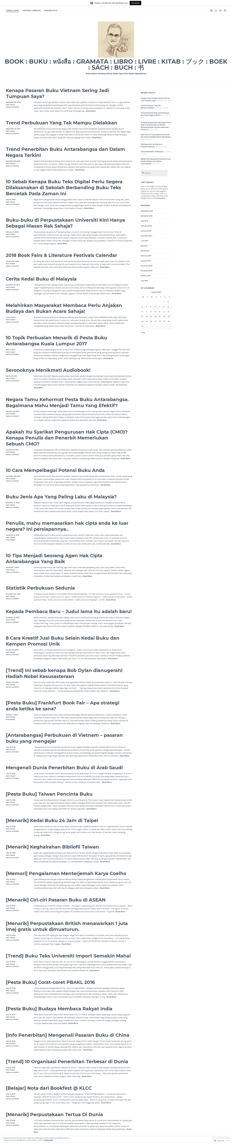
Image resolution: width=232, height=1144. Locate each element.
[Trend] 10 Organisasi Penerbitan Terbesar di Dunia (67, 1061)
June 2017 (144, 241)
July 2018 (144, 221)
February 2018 (146, 226)
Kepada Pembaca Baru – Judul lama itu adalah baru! (69, 611)
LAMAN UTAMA (12, 10)
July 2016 (144, 281)
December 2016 (146, 266)
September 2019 (147, 211)
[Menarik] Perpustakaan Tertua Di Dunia (54, 1114)
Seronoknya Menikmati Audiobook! (48, 370)
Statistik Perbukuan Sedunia (40, 588)
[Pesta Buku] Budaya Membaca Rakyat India (59, 1009)
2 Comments (10, 540)
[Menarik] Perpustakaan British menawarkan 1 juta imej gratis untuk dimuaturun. (67, 926)
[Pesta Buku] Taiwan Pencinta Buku (49, 794)
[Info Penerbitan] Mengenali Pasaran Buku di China (67, 1035)
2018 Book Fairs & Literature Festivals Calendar (61, 255)
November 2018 (146, 216)
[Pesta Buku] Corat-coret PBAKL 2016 (50, 982)
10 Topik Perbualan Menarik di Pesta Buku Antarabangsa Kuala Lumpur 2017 (56, 340)
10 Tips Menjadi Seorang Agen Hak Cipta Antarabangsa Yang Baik (54, 558)
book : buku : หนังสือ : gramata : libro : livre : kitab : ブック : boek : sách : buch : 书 (116, 64)
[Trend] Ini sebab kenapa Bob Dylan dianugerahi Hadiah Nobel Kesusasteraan (64, 673)
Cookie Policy (48, 1140)
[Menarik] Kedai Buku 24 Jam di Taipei (52, 820)
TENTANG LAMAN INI (31, 10)
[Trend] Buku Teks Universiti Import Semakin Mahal (68, 956)
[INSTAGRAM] (225, 10)
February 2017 (146, 256)
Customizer (161, 198)
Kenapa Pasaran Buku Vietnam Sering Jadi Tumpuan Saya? (57, 93)
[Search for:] (154, 173)
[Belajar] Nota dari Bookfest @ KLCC (49, 1088)
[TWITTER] (220, 10)
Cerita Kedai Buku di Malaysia (41, 279)
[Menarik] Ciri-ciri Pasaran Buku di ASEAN (55, 900)
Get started (135, 3)
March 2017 (145, 251)
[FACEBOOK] (211, 10)
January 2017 (146, 261)
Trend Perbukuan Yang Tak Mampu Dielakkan (61, 123)
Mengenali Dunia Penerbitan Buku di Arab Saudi (64, 767)
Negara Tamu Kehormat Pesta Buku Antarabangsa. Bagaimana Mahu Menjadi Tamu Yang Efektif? (67, 402)
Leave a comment (12, 107)
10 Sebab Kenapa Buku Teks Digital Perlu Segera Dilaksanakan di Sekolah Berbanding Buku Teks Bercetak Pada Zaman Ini (64, 187)
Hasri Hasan (10, 105)
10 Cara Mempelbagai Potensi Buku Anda (55, 470)
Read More (91, 111)
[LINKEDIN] (216, 10)
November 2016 (146, 271)
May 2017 (144, 246)
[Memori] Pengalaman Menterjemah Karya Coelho (66, 873)
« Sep (143, 332)
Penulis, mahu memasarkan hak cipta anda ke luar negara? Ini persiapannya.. (67, 526)
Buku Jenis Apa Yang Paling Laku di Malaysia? (61, 497)
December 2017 (146, 236)
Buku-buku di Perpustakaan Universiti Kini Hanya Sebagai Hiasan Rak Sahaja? (65, 223)
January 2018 (146, 231)
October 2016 (146, 276)
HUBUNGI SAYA (50, 10)
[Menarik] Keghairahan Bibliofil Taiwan (52, 847)
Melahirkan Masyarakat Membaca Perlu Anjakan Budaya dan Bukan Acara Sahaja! (64, 308)
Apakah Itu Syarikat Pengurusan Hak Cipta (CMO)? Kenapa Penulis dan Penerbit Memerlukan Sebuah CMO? (67, 438)
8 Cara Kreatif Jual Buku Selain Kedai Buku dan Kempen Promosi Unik (62, 641)
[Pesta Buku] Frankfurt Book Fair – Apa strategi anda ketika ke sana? (62, 706)
